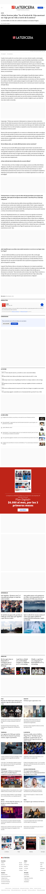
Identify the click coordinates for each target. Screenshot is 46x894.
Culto (2, 13)
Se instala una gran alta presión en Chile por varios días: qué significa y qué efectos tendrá (11, 616)
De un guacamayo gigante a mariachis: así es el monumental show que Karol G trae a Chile (22, 391)
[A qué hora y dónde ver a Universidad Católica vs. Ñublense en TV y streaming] (23, 671)
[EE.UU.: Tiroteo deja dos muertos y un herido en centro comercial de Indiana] (11, 812)
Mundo (2, 799)
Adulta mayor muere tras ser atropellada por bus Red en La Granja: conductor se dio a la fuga (22, 379)
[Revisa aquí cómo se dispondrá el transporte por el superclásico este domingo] (8, 671)
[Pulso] (18, 850)
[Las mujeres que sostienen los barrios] (34, 812)
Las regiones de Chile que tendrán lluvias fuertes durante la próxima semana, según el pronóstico (10, 736)
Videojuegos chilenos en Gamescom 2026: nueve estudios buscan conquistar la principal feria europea (11, 772)
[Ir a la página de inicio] (23, 7)
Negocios (26, 698)
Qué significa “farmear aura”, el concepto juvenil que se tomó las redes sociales (11, 597)
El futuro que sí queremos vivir (32, 700)
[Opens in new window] (31, 850)
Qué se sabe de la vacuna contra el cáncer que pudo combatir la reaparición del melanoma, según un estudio (34, 617)
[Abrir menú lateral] (2, 8)
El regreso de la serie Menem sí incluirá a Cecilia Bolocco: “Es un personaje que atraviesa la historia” (20, 443)
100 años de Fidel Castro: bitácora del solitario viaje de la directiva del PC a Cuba (19, 376)
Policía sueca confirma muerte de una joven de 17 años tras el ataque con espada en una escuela (23, 388)
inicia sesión (6, 323)
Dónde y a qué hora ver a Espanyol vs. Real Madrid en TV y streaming (37, 662)
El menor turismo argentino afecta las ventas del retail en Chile (34, 726)
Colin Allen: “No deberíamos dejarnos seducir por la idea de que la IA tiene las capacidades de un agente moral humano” (11, 764)
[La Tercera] (6, 850)
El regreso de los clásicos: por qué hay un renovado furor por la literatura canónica (18, 417)
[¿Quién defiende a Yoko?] (42, 428)
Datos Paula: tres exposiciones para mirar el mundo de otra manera (33, 827)
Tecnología (3, 769)
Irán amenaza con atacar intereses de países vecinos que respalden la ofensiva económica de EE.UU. (22, 384)
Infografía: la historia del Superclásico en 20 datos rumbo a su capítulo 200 (33, 757)
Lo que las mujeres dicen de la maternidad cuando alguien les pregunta (33, 821)
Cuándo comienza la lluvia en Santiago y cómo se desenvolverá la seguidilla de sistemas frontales (11, 758)
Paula (25, 799)
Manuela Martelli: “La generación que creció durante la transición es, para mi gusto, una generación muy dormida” (20, 423)
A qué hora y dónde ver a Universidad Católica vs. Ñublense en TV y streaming (22, 662)
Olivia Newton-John (10, 296)
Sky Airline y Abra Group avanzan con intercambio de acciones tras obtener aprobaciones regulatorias (32, 721)
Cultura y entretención (29, 769)
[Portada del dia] (23, 491)
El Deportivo (27, 732)
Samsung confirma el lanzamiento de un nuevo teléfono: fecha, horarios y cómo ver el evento (11, 790)
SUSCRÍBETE (23, 510)
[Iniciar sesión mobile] (44, 7)
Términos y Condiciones (15, 311)
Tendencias (3, 732)
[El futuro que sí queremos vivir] (34, 711)
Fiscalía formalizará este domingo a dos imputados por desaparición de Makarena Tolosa (10, 727)
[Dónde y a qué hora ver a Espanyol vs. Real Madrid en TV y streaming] (38, 671)
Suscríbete (15, 323)
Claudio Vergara (6, 23)
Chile (2, 698)
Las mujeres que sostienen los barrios (34, 801)
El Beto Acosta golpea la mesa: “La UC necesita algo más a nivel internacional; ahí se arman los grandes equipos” (34, 764)
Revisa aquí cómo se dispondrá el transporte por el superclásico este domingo (7, 663)
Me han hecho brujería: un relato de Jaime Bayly (33, 795)
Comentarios (10, 53)
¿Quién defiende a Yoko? (7, 427)
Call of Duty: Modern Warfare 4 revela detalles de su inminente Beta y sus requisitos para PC (11, 795)
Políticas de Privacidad (23, 311)
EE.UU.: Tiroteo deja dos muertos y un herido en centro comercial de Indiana (19, 372)
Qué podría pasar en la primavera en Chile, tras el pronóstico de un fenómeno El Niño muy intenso (34, 597)
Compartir (4, 53)
